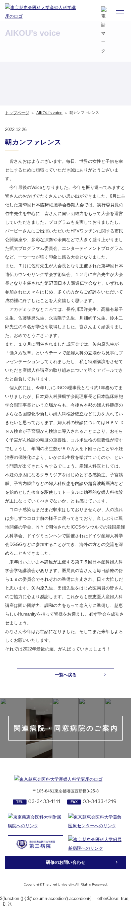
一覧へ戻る (66, 674)
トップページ (17, 113)
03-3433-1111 (44, 801)
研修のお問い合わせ (65, 862)
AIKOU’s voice (49, 113)
